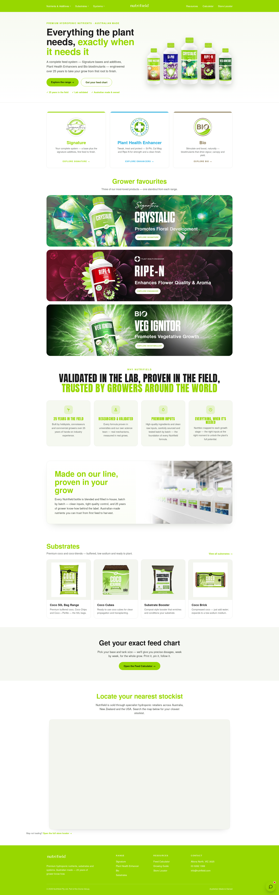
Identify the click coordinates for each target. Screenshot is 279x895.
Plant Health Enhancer (127, 866)
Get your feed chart (96, 82)
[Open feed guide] (270, 886)
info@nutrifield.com (201, 870)
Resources (192, 6)
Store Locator (225, 6)
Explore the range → (62, 82)
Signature (121, 861)
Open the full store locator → (57, 833)
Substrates (81, 6)
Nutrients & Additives (57, 6)
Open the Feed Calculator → (139, 666)
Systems (98, 6)
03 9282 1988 (198, 866)
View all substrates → (220, 553)
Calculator (208, 6)
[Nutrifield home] (140, 6)
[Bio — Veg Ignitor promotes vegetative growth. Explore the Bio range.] (139, 330)
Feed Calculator (161, 861)
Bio (117, 870)
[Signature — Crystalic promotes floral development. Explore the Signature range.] (139, 221)
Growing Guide (161, 866)
